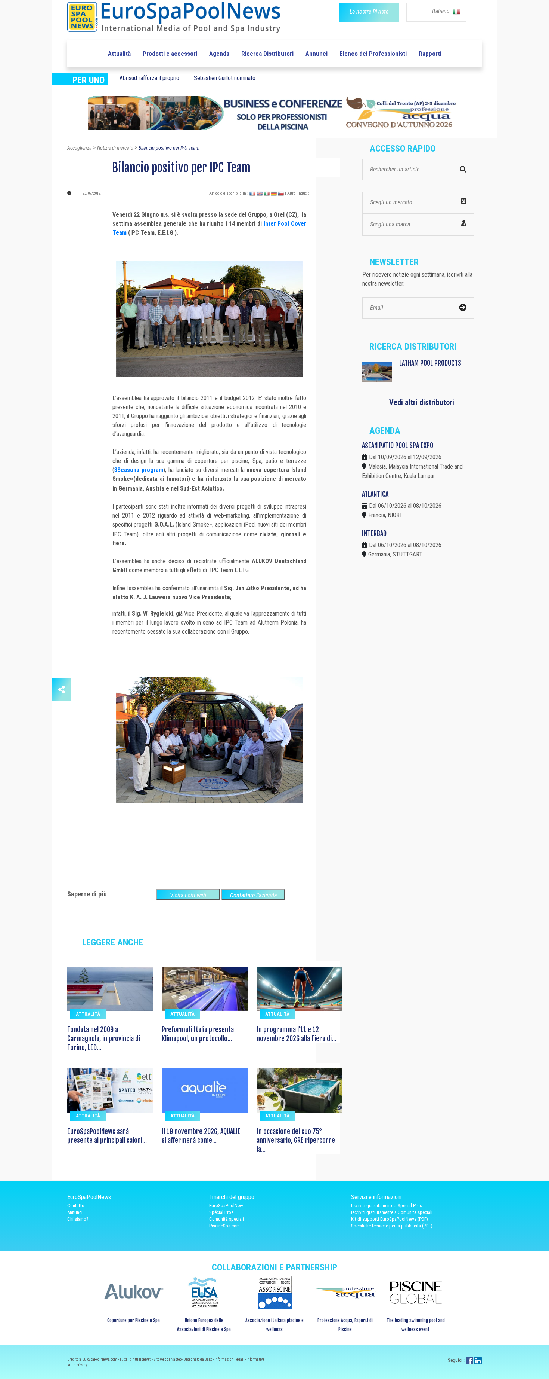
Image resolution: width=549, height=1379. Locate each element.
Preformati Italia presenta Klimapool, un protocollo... (198, 1034)
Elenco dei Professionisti (373, 53)
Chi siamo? (78, 1219)
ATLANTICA (375, 494)
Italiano (441, 11)
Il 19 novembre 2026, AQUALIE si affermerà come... (201, 1135)
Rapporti (430, 53)
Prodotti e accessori (170, 53)
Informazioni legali (229, 1359)
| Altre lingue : (297, 193)
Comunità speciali (226, 1219)
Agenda (219, 53)
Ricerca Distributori (267, 53)
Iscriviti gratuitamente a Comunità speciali (391, 1212)
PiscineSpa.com (224, 1226)
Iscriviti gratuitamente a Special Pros (386, 1205)
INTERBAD (374, 533)
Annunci (316, 53)
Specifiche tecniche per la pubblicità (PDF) (391, 1226)
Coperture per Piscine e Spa (133, 1320)
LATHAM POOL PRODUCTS (430, 363)
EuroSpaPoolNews (227, 1205)
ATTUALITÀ (88, 1014)
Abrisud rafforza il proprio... (151, 78)
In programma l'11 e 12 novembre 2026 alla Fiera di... (296, 1034)
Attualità (119, 53)
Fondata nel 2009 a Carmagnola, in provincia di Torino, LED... (103, 1038)
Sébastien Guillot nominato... (226, 78)
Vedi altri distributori (421, 402)
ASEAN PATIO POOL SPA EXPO (397, 445)
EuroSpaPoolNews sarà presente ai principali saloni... (107, 1135)
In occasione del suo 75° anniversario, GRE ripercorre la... (296, 1140)
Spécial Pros (221, 1212)
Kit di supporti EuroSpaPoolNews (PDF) (389, 1219)
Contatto (75, 1205)
